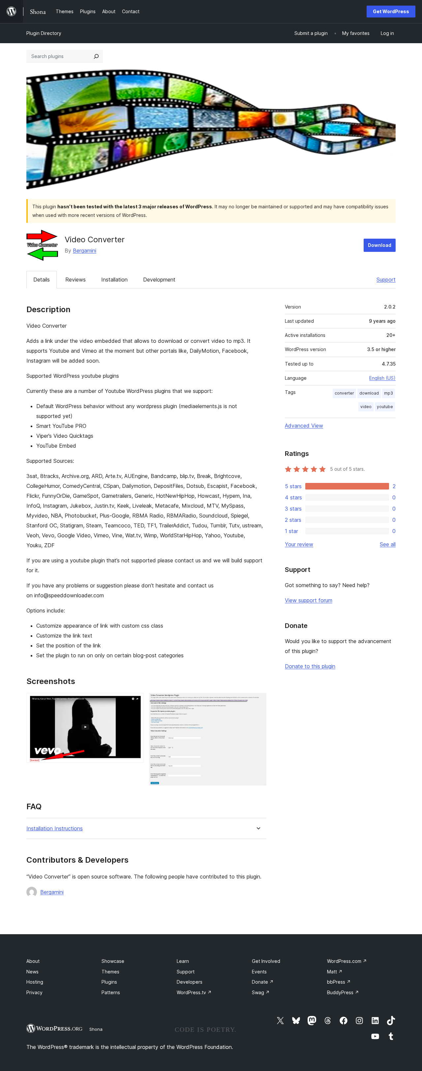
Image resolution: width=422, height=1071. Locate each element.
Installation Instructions (54, 828)
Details (41, 279)
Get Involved (266, 961)
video (366, 406)
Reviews (75, 279)
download (369, 393)
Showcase (113, 961)
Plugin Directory (43, 33)
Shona (96, 1029)
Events (259, 971)
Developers (189, 982)
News (32, 971)
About (33, 961)
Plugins (109, 982)
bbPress (339, 982)
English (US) (382, 378)
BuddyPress (343, 992)
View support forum (308, 600)
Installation (114, 279)
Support (386, 279)
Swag (261, 992)
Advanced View (304, 425)
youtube (385, 406)
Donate (263, 982)
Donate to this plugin (310, 666)
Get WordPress (391, 11)
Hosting (34, 982)
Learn (183, 961)
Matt (335, 971)
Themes (110, 971)
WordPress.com (347, 961)
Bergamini (84, 250)
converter (344, 393)
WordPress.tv (194, 992)
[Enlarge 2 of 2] (257, 702)
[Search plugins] (96, 56)
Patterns (111, 992)
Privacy (34, 992)
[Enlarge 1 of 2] (135, 702)
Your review (299, 544)
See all (388, 544)
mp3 (388, 393)
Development (159, 279)
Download (379, 245)
